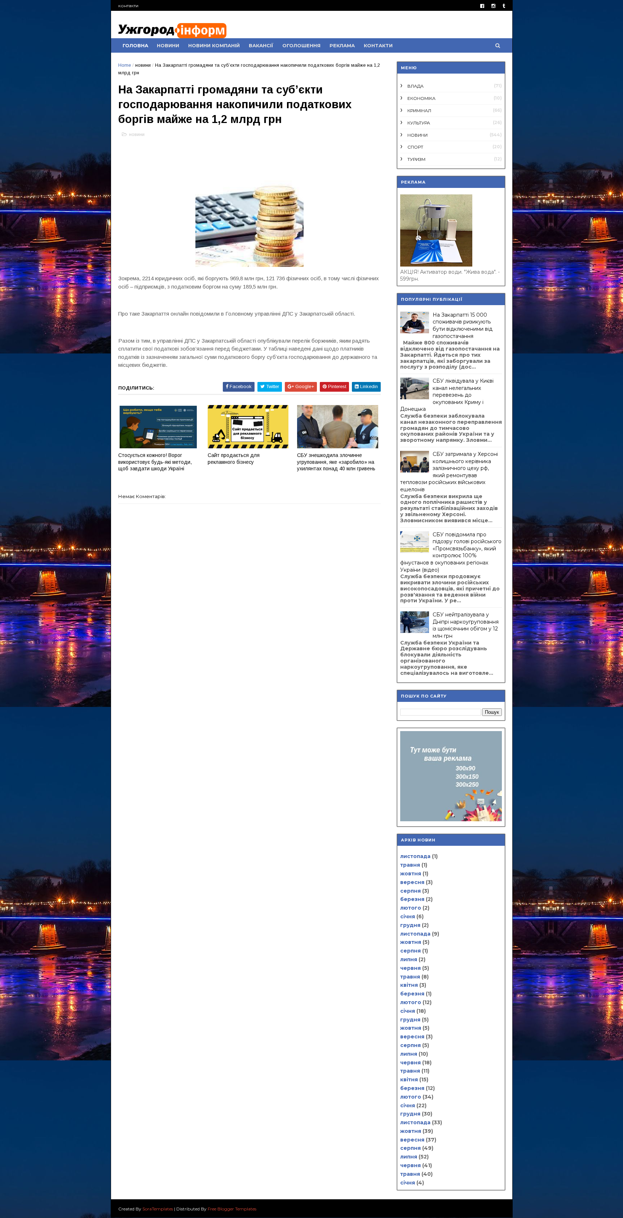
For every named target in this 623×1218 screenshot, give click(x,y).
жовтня (410, 873)
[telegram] (504, 6)
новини (168, 45)
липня (408, 959)
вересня (412, 882)
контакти (128, 5)
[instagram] (493, 6)
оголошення (301, 45)
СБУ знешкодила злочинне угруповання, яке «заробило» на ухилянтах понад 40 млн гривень (336, 461)
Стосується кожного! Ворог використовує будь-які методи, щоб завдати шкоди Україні (155, 461)
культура (418, 123)
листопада (415, 856)
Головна (135, 45)
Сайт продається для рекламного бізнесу (234, 458)
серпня (410, 891)
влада (415, 86)
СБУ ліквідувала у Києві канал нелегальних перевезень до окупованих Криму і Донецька (447, 395)
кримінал (419, 110)
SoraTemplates (157, 1209)
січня (407, 916)
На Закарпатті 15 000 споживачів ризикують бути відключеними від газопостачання (462, 325)
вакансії (261, 45)
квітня (409, 985)
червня (410, 968)
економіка (421, 98)
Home (124, 65)
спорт (415, 147)
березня (412, 899)
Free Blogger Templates (232, 1209)
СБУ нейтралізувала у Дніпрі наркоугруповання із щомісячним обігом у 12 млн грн (466, 625)
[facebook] (482, 6)
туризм (416, 159)
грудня (410, 925)
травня (410, 865)
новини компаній (214, 45)
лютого (410, 908)
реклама (342, 45)
